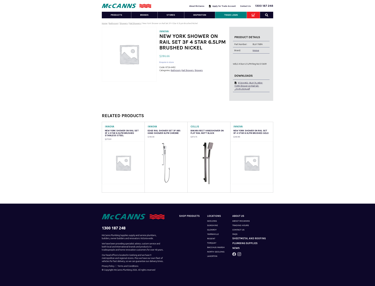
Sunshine (212, 225)
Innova (256, 50)
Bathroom (113, 23)
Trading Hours (240, 225)
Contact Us (245, 6)
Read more (111, 188)
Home (104, 23)
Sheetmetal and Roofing (249, 238)
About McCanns (196, 6)
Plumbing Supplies (245, 243)
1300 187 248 (264, 5)
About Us (238, 216)
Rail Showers (135, 23)
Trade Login (231, 15)
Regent (211, 238)
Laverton (212, 256)
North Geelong (215, 251)
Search (266, 15)
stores (171, 15)
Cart (253, 15)
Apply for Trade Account (224, 6)
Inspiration (199, 15)
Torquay (211, 243)
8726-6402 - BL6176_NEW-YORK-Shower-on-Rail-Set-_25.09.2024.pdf (248, 86)
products (116, 15)
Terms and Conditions (127, 266)
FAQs (234, 234)
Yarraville (213, 234)
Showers (124, 23)
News (236, 248)
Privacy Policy (108, 266)
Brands (144, 15)
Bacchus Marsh (216, 247)
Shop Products (189, 216)
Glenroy (212, 229)
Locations (214, 216)
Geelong (212, 221)
